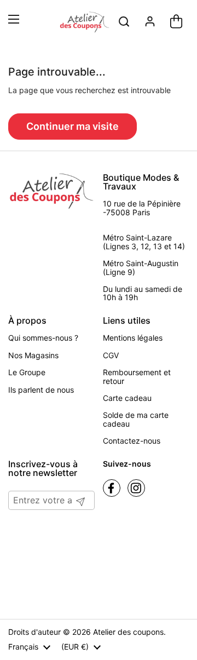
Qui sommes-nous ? (43, 337)
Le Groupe (26, 372)
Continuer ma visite (72, 126)
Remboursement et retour (137, 376)
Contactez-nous (131, 440)
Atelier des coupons (128, 631)
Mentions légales (133, 337)
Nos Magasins (33, 355)
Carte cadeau (127, 398)
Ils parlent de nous (41, 389)
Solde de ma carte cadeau (136, 419)
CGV (111, 355)
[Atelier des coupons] (84, 22)
